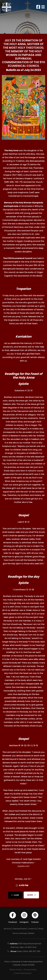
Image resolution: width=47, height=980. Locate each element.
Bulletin (31, 933)
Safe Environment (23, 973)
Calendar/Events (19, 928)
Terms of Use (15, 969)
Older (16, 895)
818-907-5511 (34, 951)
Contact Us (32, 928)
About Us (7, 928)
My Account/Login (20, 933)
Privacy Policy (30, 969)
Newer (30, 895)
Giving (40, 928)
